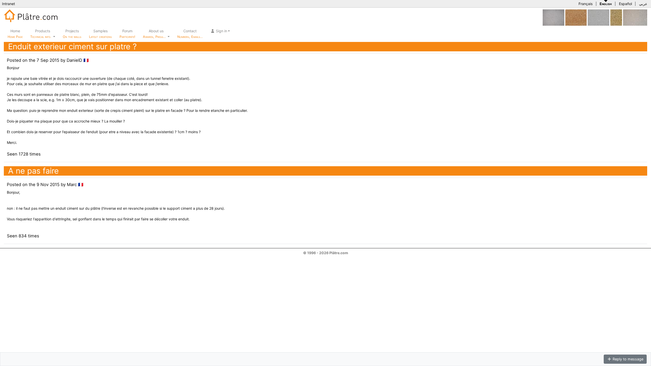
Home (15, 34)
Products (40, 34)
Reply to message (627, 359)
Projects (72, 34)
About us (155, 34)
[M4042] (598, 17)
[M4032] (553, 17)
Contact (190, 34)
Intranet (8, 4)
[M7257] (635, 17)
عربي (643, 4)
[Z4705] (616, 17)
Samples (100, 34)
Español (625, 4)
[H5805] (576, 17)
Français (586, 4)
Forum (127, 34)
